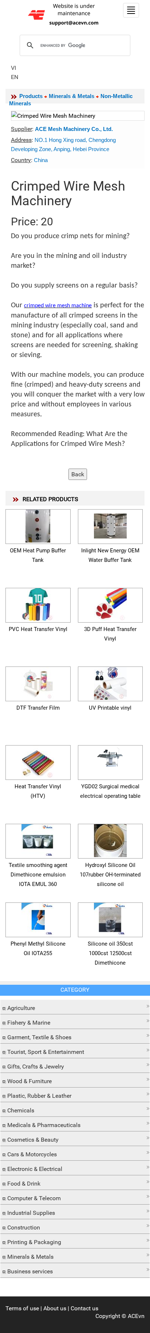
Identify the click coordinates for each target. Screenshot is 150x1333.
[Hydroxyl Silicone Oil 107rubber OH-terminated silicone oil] (110, 839)
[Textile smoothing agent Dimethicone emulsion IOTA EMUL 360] (37, 839)
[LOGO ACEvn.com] (64, 14)
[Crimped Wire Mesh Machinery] (77, 115)
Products (31, 96)
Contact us (84, 1308)
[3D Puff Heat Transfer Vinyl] (110, 603)
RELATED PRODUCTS (50, 499)
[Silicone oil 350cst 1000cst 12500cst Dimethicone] (110, 918)
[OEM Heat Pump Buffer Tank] (37, 524)
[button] (75, 1006)
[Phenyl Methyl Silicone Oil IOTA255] (37, 918)
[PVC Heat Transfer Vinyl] (37, 603)
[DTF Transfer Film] (37, 682)
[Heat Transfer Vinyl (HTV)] (37, 760)
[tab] (75, 1007)
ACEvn (136, 1316)
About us (54, 1308)
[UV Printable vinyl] (110, 682)
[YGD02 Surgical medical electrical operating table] (110, 756)
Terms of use (22, 1308)
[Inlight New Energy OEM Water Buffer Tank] (110, 524)
